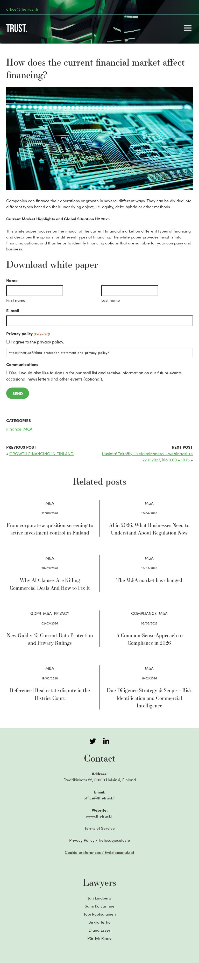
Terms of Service (99, 828)
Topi (99, 914)
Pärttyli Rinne (99, 938)
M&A (27, 429)
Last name (110, 300)
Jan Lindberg (99, 898)
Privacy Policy (82, 840)
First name (15, 300)
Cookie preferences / (99, 852)
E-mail (12, 310)
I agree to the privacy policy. (37, 342)
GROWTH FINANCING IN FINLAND (41, 453)
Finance (13, 429)
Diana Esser (99, 930)
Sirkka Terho (100, 922)
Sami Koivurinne (100, 906)
